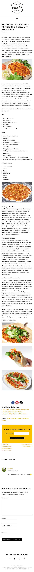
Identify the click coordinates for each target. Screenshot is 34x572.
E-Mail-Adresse (6, 525)
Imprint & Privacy (26, 567)
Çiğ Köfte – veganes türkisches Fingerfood (16, 409)
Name (4, 518)
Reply (4, 478)
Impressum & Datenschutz (10, 567)
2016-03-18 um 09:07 (13, 470)
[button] (13, 402)
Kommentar (5, 498)
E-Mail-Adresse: (9, 433)
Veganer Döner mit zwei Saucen (12, 412)
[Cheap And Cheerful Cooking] (17, 13)
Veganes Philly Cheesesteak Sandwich (14, 414)
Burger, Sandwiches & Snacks (14, 418)
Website (4, 532)
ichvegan (10, 468)
